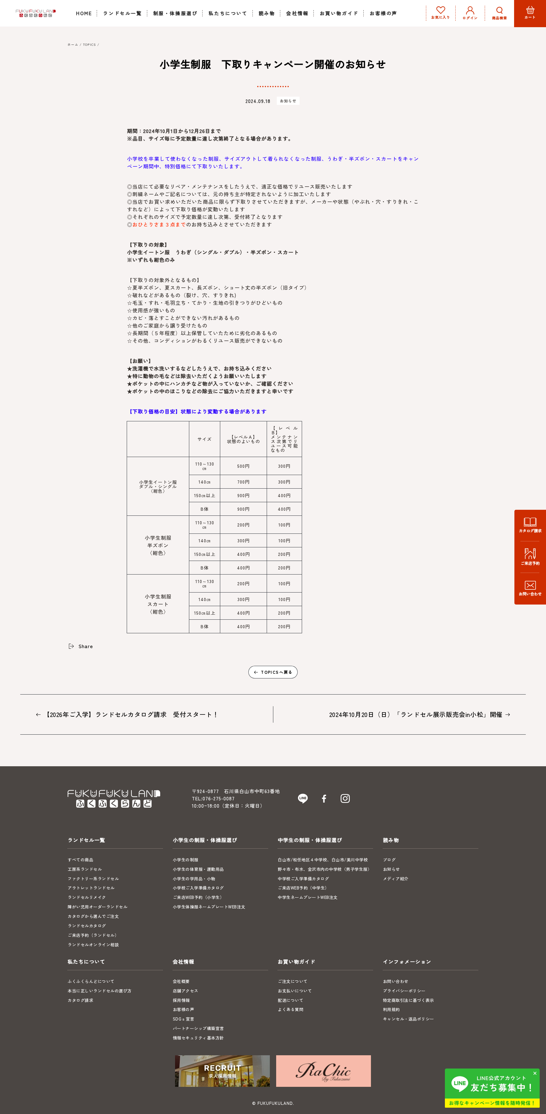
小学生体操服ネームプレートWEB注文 (209, 907)
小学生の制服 (185, 860)
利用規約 (391, 1009)
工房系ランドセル (85, 869)
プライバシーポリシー (404, 991)
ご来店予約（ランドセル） (93, 935)
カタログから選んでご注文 (93, 916)
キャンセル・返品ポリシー (408, 1019)
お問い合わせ (396, 981)
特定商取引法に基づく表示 (408, 1000)
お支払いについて (295, 991)
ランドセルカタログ (87, 926)
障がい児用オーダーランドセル (97, 907)
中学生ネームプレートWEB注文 (308, 897)
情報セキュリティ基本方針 (198, 1038)
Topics (89, 44)
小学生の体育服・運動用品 (198, 869)
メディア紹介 (396, 879)
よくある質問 (290, 1009)
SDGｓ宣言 (183, 1019)
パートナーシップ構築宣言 (198, 1028)
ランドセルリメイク (87, 897)
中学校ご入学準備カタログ (303, 879)
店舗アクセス (185, 991)
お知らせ (288, 100)
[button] (499, 13)
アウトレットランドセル (91, 888)
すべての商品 (80, 860)
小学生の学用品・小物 (194, 879)
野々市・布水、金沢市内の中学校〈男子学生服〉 (325, 869)
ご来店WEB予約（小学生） (198, 897)
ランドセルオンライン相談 (93, 945)
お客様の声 (183, 1009)
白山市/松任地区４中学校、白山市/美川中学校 (323, 860)
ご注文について (293, 981)
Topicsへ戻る (277, 672)
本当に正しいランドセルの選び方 (100, 991)
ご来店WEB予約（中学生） (303, 888)
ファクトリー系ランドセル (93, 879)
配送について (290, 1000)
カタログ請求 (80, 1000)
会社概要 (181, 981)
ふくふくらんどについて (91, 981)
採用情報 (181, 1000)
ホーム (73, 44)
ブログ (389, 860)
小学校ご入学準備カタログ (198, 888)
